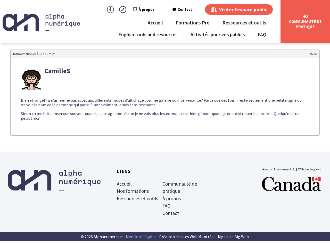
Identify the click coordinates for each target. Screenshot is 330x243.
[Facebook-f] (110, 9)
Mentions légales (141, 236)
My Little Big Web (233, 236)
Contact (185, 9)
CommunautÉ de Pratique (305, 24)
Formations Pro (193, 23)
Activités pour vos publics (218, 34)
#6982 (313, 54)
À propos (146, 9)
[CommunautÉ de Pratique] (305, 16)
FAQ (262, 34)
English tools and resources (148, 34)
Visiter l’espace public (242, 9)
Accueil (155, 23)
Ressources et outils (244, 23)
